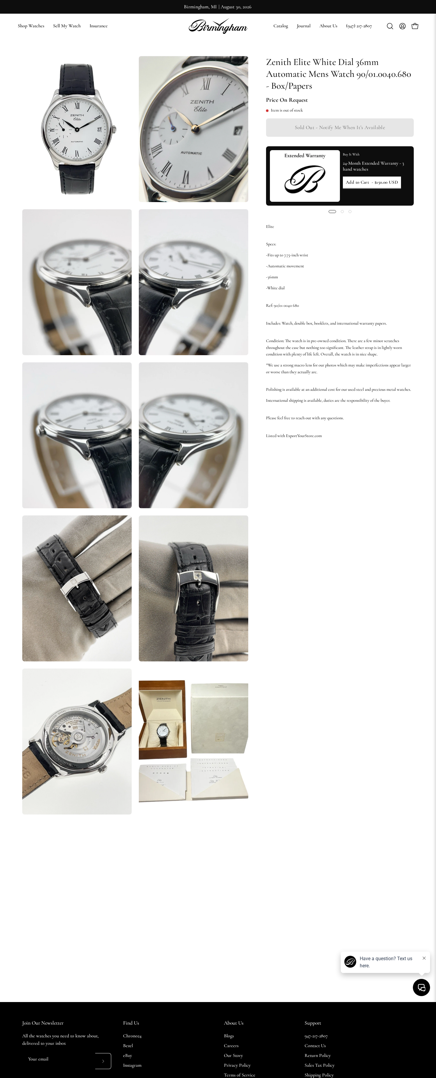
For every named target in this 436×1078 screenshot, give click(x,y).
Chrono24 (132, 1036)
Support (313, 1023)
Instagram (132, 1065)
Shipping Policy (319, 1075)
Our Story (233, 1055)
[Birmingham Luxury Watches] (218, 26)
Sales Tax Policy (320, 1065)
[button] (280, 26)
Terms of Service (239, 1075)
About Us (234, 1023)
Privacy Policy (237, 1065)
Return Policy (318, 1055)
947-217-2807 (316, 1036)
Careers (231, 1046)
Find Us (131, 1023)
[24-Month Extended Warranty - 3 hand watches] (305, 176)
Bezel (128, 1046)
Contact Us (315, 1046)
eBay (127, 1055)
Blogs (229, 1036)
